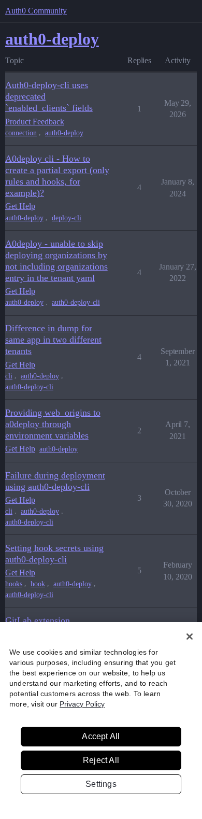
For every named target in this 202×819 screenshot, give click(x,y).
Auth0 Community (36, 10)
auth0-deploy (64, 133)
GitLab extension (37, 620)
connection (21, 133)
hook (38, 584)
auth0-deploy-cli (76, 302)
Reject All (101, 760)
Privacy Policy (82, 704)
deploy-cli (66, 218)
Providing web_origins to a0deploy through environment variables (52, 424)
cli (8, 376)
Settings (101, 784)
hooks (13, 584)
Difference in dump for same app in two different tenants (53, 339)
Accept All (101, 736)
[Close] (189, 636)
